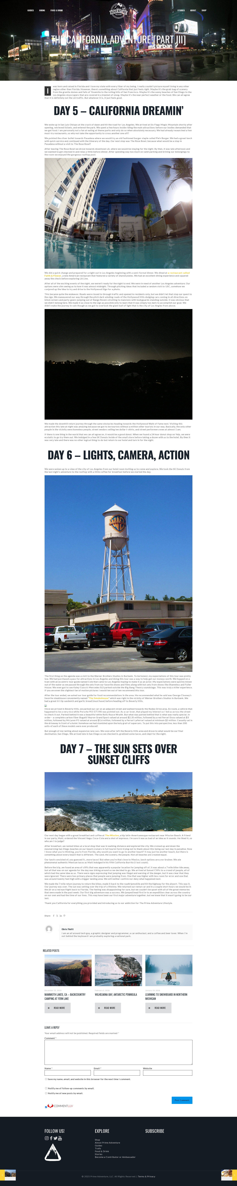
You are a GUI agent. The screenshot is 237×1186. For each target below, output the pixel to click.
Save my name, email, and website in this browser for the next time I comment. (89, 1079)
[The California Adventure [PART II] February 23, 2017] (8, 1175)
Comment (51, 1038)
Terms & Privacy (146, 1176)
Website (147, 1068)
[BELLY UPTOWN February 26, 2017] (229, 1175)
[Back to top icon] (224, 1180)
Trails (98, 1148)
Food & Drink (102, 1151)
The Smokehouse (98, 698)
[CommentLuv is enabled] (60, 1107)
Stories (98, 1154)
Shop (97, 1139)
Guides (98, 1145)
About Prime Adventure (107, 1142)
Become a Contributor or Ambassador (115, 1157)
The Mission (112, 835)
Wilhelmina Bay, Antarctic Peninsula (116, 994)
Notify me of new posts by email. (65, 1093)
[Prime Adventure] (118, 10)
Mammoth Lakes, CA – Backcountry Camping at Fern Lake (65, 996)
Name (49, 1068)
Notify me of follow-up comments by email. (71, 1088)
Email (97, 1068)
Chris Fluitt (68, 929)
